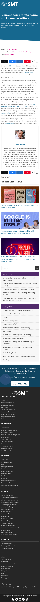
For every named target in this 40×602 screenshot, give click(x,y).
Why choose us (6, 559)
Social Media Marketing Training (20, 52)
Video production (7, 523)
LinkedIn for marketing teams (10, 435)
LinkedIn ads (5, 437)
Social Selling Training (10, 353)
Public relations (6, 512)
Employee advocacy (8, 417)
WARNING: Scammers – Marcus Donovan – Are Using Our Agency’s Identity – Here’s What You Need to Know (18, 259)
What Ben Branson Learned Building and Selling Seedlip (19, 294)
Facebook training (7, 444)
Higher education (7, 471)
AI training (4, 400)
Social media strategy (8, 514)
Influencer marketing (8, 525)
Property (4, 478)
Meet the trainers (7, 566)
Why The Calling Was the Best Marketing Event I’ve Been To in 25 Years (19, 206)
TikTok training (6, 439)
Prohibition (6, 553)
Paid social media (7, 518)
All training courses (7, 405)
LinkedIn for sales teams (9, 430)
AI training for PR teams (9, 505)
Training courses (8, 396)
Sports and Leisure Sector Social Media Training (19, 356)
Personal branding (7, 532)
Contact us (20, 383)
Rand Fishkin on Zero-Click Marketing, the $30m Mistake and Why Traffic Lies (19, 299)
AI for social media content (10, 502)
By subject (5, 491)
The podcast (5, 571)
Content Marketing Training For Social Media (18, 310)
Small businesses (6, 462)
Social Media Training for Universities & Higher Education (18, 343)
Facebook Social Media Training (13, 314)
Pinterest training (6, 449)
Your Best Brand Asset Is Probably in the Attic (18, 289)
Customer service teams (9, 485)
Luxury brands (5, 483)
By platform (6, 424)
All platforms (5, 428)
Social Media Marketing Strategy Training (17, 335)
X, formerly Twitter (7, 446)
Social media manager (8, 412)
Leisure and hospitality (8, 481)
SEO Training (7, 331)
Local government (7, 467)
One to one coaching (8, 414)
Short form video (6, 451)
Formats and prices (7, 403)
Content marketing (7, 509)
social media (5, 113)
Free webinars (5, 569)
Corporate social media (9, 535)
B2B (2, 464)
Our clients (4, 562)
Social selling (5, 521)
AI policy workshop (7, 507)
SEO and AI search (7, 495)
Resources (4, 575)
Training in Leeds (6, 544)
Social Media (9, 54)
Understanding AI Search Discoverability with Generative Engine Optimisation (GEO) (17, 232)
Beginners (4, 407)
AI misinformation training (9, 498)
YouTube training (7, 442)
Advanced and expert (8, 410)
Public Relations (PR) (10, 324)
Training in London (7, 548)
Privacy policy (5, 578)
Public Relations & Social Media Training (16, 328)
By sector (5, 456)
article (9, 66)
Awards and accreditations (10, 564)
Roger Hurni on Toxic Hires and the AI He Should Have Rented (19, 279)
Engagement (5, 530)
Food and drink (6, 474)
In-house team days (8, 419)
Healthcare (5, 469)
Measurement (6, 516)
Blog (2, 573)
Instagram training (7, 432)
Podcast (6, 317)
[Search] (37, 268)
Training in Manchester (8, 546)
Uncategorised (8, 360)
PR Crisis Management (10, 321)
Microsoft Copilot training (9, 500)
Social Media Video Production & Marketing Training (17, 348)
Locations (5, 539)
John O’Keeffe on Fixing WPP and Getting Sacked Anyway (20, 285)
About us (4, 557)
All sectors (4, 460)
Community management (10, 528)
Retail (3, 476)
